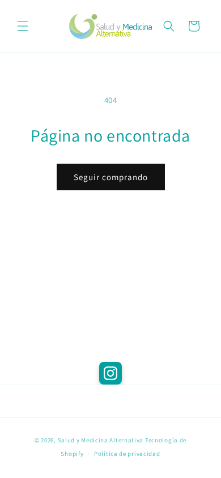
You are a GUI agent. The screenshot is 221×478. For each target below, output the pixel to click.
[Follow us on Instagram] (110, 373)
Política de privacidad (127, 454)
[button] (22, 26)
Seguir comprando (111, 177)
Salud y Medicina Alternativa (101, 440)
